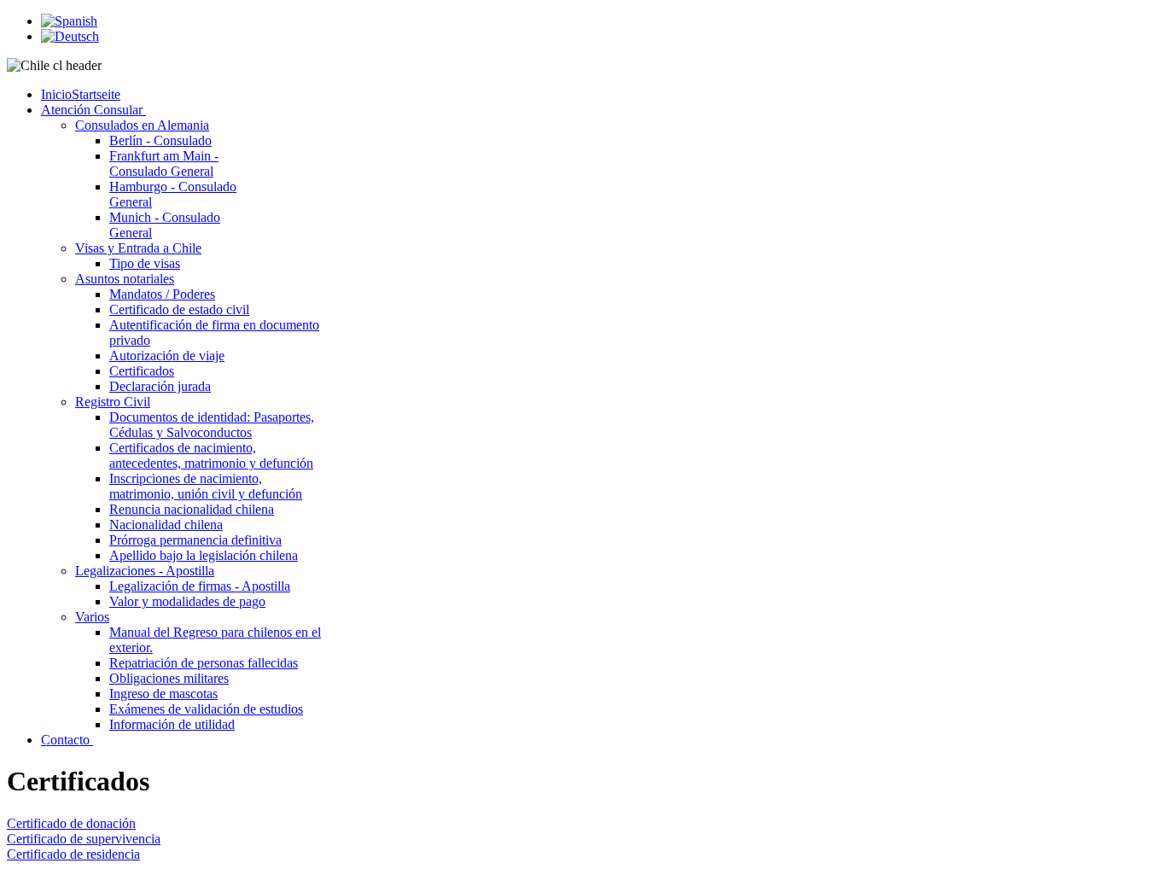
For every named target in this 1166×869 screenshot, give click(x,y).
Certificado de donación (71, 823)
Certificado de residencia (73, 854)
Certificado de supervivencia (83, 838)
